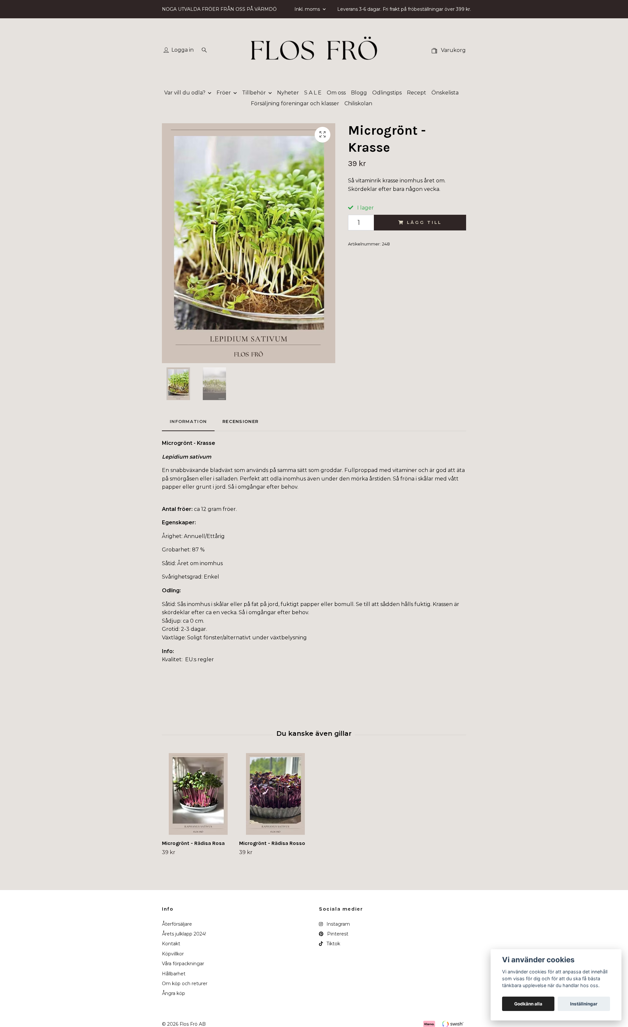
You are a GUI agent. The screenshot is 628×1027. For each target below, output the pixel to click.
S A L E (313, 93)
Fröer (224, 93)
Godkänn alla (528, 1003)
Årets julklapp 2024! (184, 934)
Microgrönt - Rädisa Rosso (272, 843)
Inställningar (584, 1003)
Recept (416, 93)
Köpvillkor (173, 954)
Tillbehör (254, 93)
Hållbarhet (173, 974)
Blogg (359, 93)
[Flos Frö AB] (314, 50)
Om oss (336, 93)
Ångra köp (173, 993)
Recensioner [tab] (240, 421)
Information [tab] (188, 421)
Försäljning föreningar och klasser (295, 103)
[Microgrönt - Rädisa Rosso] (275, 794)
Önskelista (445, 93)
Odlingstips (387, 93)
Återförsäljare (177, 924)
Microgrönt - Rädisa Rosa (193, 843)
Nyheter (288, 93)
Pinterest (337, 934)
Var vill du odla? (184, 93)
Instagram (337, 924)
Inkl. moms (307, 9)
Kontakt (171, 944)
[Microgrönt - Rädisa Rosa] (198, 794)
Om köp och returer (184, 983)
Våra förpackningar (183, 964)
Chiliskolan (358, 103)
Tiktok (332, 944)
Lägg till (424, 222)
